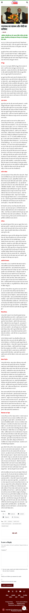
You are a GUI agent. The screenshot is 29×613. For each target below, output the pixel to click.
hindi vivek (16, 521)
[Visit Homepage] (14, 2)
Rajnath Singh (5, 526)
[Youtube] (20, 591)
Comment (4, 550)
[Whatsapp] (24, 591)
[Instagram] (16, 591)
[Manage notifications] (3, 609)
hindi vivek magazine (6, 523)
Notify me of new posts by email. (8, 581)
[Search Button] (27, 2)
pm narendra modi (17, 523)
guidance (10, 521)
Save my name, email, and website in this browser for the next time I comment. (15, 570)
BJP (5, 521)
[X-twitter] (12, 591)
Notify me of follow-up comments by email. (11, 576)
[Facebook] (8, 591)
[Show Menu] (2, 2)
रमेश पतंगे (4, 32)
